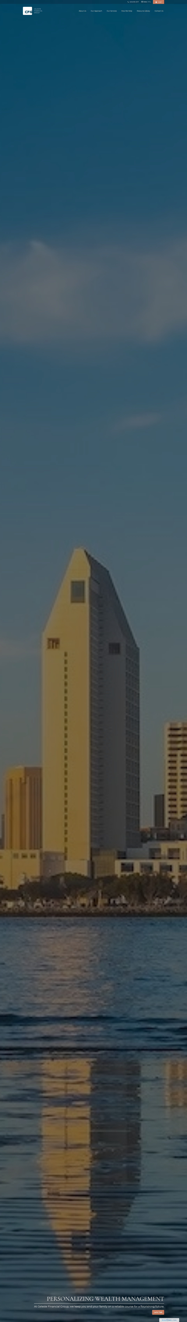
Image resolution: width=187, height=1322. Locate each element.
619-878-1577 (134, 2)
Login (160, 2)
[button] (82, 11)
